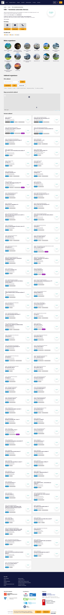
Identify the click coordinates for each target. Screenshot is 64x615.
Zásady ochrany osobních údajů (23, 581)
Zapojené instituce (12, 2)
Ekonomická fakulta (46, 50)
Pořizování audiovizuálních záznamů (24, 582)
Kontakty (38, 2)
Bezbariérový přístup (30, 88)
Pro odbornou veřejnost (39, 88)
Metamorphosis (28, 2)
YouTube (12, 34)
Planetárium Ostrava (39, 149)
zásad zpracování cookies (27, 612)
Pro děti (14, 88)
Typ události (7, 85)
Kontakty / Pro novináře (22, 585)
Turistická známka (21, 579)
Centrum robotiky (36, 50)
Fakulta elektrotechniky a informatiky (13, 127)
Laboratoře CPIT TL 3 (10, 418)
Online (6, 88)
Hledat (22, 81)
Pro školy (34, 2)
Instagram (17, 34)
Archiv (5, 585)
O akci (7, 2)
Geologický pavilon (10, 149)
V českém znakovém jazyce (21, 88)
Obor (14, 85)
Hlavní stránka (6, 578)
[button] (36, 107)
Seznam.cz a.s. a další (57, 110)
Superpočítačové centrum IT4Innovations (42, 127)
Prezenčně (9, 88)
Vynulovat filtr (21, 85)
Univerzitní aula (17, 70)
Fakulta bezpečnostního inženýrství (41, 225)
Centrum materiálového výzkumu (41, 428)
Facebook (7, 34)
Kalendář (22, 2)
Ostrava (6, 117)
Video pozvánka (6, 19)
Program (18, 2)
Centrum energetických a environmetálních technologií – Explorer (17, 51)
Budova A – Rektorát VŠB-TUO (40, 302)
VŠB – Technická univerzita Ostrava (9, 120)
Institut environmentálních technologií (41, 117)
